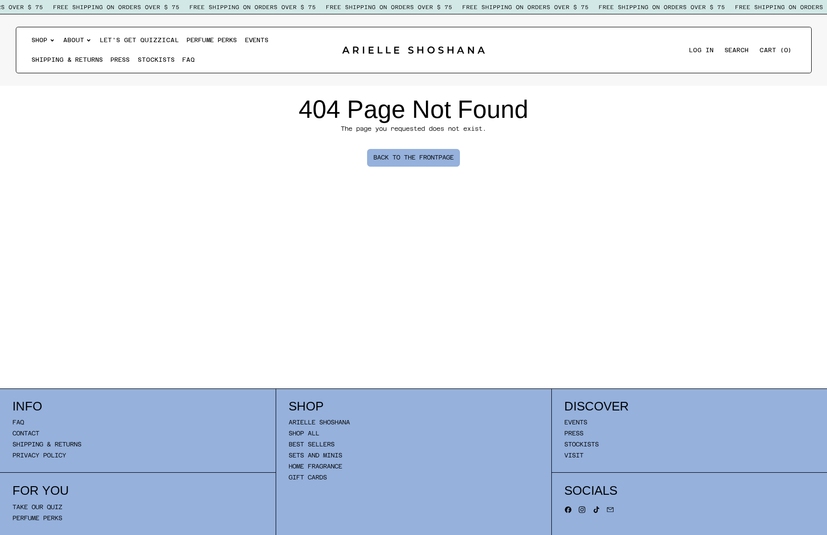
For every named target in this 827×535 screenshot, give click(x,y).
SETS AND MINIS (315, 455)
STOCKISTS (581, 444)
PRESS (573, 433)
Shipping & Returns (67, 59)
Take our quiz (37, 507)
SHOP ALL (304, 433)
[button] (736, 50)
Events (256, 40)
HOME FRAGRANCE (315, 466)
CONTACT (25, 433)
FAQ (188, 59)
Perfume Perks (212, 40)
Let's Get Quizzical (139, 40)
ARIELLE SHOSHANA (319, 422)
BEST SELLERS (312, 444)
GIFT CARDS (308, 477)
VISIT (573, 455)
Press (120, 59)
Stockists (156, 59)
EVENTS (575, 422)
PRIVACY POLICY (39, 455)
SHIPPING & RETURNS (46, 444)
